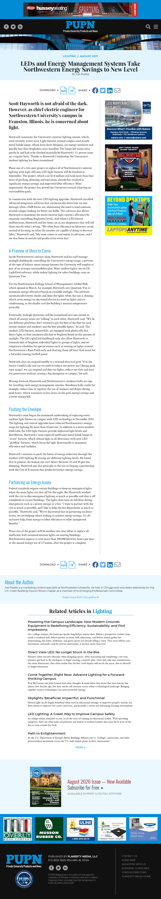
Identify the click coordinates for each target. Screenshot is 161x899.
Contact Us (129, 856)
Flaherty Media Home (136, 876)
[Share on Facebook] (95, 90)
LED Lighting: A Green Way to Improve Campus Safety (71, 714)
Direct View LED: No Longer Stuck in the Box (64, 652)
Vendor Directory (134, 872)
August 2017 (89, 56)
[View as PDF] (72, 90)
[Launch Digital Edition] (63, 90)
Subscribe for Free (83, 787)
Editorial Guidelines (135, 868)
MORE (80, 747)
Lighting (69, 56)
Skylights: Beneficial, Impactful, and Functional (66, 698)
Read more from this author (80, 597)
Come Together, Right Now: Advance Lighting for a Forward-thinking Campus (76, 677)
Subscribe (129, 860)
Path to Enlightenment (47, 733)
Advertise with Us (134, 864)
